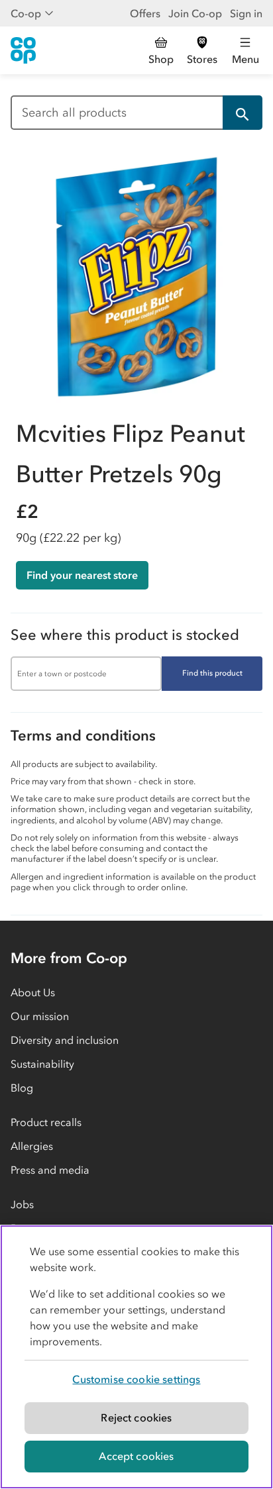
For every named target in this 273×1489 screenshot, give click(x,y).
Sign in (246, 13)
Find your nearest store (82, 575)
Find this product (212, 673)
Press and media (50, 1169)
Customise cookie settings (136, 1379)
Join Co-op (195, 13)
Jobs (22, 1204)
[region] (136, 1357)
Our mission (40, 1016)
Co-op (26, 13)
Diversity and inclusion (65, 1040)
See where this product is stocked (125, 635)
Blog (22, 1087)
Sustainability (42, 1063)
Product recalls (46, 1122)
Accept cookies (136, 1456)
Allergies (32, 1146)
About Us (33, 992)
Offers (145, 13)
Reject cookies (136, 1417)
